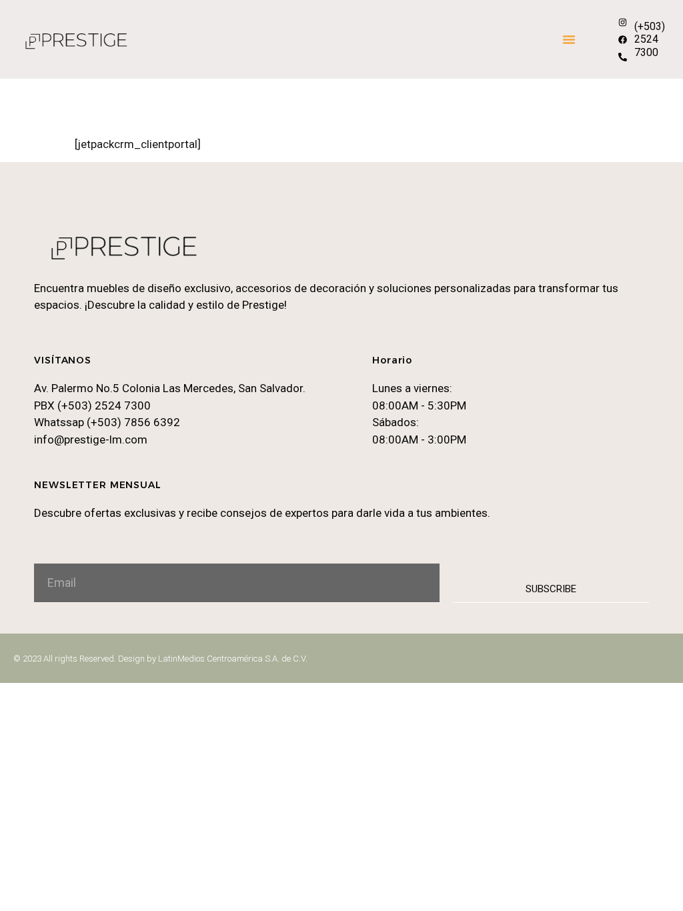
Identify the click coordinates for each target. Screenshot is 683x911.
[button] (569, 39)
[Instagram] (622, 22)
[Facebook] (622, 39)
